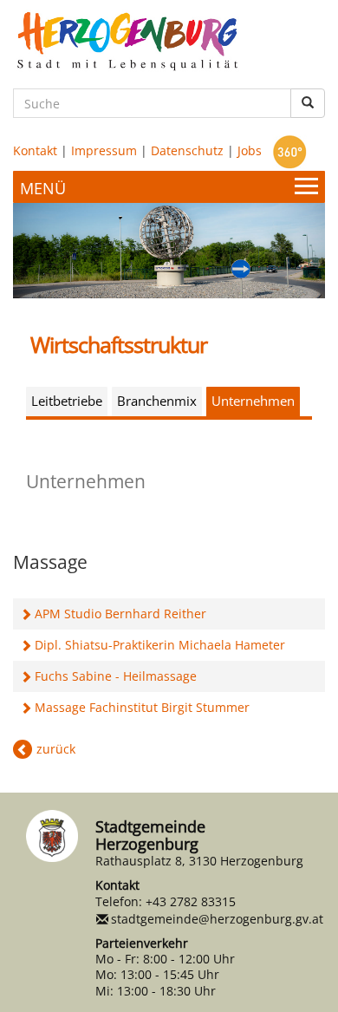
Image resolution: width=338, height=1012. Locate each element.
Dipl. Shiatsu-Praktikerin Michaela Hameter (160, 645)
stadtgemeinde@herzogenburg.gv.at (217, 919)
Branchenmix (157, 400)
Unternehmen (253, 400)
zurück (55, 749)
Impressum (104, 150)
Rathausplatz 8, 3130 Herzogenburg (199, 860)
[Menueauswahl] (169, 187)
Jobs (249, 150)
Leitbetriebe (66, 400)
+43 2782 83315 (191, 901)
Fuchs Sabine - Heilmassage (116, 676)
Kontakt (35, 150)
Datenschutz (187, 150)
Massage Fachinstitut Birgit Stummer (142, 707)
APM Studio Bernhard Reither (120, 613)
